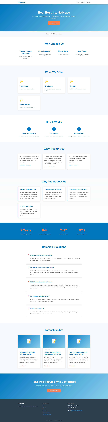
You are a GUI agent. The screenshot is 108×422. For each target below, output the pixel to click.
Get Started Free (54, 390)
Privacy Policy (46, 412)
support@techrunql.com (76, 410)
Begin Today (54, 23)
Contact (88, 2)
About (82, 2)
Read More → (23, 366)
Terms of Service (47, 414)
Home (78, 2)
